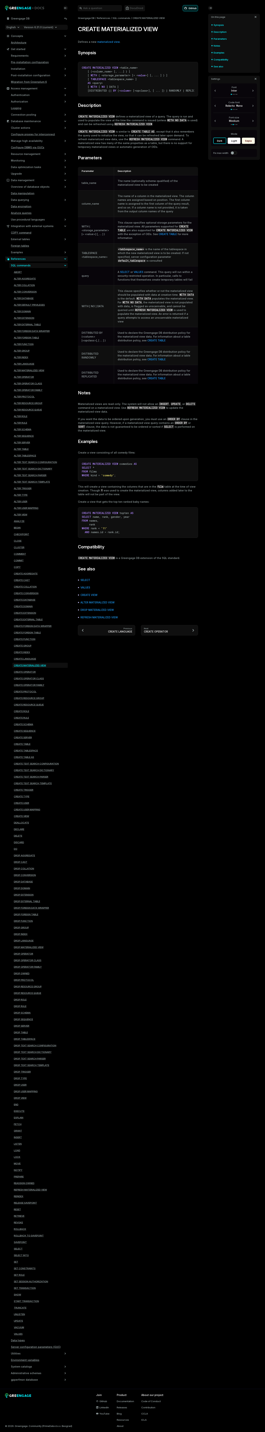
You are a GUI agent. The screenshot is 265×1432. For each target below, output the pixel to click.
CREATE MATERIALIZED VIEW (30, 665)
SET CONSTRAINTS (25, 1268)
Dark (219, 140)
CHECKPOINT (21, 534)
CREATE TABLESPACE (26, 750)
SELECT (18, 1248)
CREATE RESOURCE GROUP (29, 698)
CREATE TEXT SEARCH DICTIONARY (34, 770)
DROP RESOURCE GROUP (28, 986)
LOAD (17, 1150)
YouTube (104, 1413)
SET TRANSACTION (25, 1288)
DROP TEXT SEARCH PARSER (30, 1058)
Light (234, 140)
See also (218, 66)
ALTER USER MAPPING (26, 508)
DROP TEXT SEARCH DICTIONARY (33, 1052)
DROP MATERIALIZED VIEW (29, 947)
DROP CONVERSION (25, 875)
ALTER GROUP (22, 350)
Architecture (18, 42)
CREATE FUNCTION (24, 639)
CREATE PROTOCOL (25, 691)
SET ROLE (19, 1274)
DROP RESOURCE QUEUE (27, 993)
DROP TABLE (21, 1032)
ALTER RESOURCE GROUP (28, 403)
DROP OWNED (22, 973)
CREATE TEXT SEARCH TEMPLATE (33, 783)
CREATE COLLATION (25, 586)
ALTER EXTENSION (24, 317)
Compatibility (221, 59)
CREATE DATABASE (24, 599)
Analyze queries (21, 212)
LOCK (17, 1156)
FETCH (17, 1124)
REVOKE (18, 1222)
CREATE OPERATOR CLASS (29, 678)
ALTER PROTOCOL (24, 396)
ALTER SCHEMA (22, 429)
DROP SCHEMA (22, 1012)
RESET (17, 1209)
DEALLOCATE (21, 822)
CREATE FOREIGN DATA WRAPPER (33, 626)
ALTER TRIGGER (23, 488)
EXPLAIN (18, 1117)
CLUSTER (19, 547)
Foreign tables (20, 245)
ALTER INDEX (21, 357)
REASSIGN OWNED (24, 1183)
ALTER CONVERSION (25, 291)
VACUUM (19, 1327)
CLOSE (17, 540)
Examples (219, 52)
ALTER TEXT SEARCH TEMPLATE (32, 481)
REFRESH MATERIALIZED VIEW (30, 1189)
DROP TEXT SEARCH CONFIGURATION (35, 1045)
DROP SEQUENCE (23, 1019)
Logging (16, 108)
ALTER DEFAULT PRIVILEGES (29, 304)
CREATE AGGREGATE (26, 573)
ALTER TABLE (21, 449)
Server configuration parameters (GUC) (36, 1346)
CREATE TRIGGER (23, 789)
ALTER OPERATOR (24, 376)
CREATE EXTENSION (25, 612)
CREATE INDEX (22, 652)
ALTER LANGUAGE (24, 363)
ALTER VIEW (20, 514)
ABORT (18, 272)
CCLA (144, 1413)
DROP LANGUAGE (24, 940)
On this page (218, 16)
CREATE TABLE (22, 743)
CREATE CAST (22, 580)
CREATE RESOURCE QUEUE (29, 704)
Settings (215, 78)
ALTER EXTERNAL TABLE (27, 324)
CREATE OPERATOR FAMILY (29, 685)
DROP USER (20, 1084)
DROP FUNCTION (23, 920)
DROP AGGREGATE (24, 855)
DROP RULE (20, 1006)
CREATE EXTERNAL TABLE (28, 619)
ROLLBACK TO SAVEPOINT (29, 1235)
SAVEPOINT (20, 1242)
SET (16, 1261)
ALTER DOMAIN (22, 311)
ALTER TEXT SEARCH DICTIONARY (33, 468)
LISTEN (18, 1143)
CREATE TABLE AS (24, 757)
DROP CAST (20, 861)
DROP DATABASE (23, 881)
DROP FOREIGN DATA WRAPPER (31, 907)
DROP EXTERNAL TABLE (27, 901)
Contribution (148, 1407)
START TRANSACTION (26, 1301)
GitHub (103, 1401)
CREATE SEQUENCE (25, 730)
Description (220, 31)
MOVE (17, 1163)
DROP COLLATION (24, 868)
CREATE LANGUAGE (25, 658)
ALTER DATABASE (24, 298)
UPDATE (18, 1320)
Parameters (220, 38)
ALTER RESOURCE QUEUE (28, 409)
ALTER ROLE (20, 416)
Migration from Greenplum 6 (29, 81)
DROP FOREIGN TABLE (26, 914)
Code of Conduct (151, 1401)
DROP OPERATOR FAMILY (28, 966)
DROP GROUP (21, 927)
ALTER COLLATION (24, 285)
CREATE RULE (21, 717)
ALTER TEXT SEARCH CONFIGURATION (35, 462)
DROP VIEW (20, 1097)
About (120, 1426)
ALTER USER (20, 501)
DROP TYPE (20, 1078)
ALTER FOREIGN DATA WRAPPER (32, 331)
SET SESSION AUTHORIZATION (31, 1281)
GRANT (18, 1130)
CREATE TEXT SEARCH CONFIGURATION (36, 763)
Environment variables (25, 1360)
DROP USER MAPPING (26, 1091)
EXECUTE (19, 1111)
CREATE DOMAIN (23, 606)
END (16, 1104)
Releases (122, 1407)
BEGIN (17, 527)
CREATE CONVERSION (26, 593)
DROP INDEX (21, 934)
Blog (119, 1413)
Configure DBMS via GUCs (27, 147)
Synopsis (219, 24)
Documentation (125, 1401)
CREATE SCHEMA (23, 724)
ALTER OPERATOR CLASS (28, 383)
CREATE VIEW (21, 816)
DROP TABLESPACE (24, 1038)
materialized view (108, 41)
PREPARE (19, 1176)
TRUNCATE (20, 1307)
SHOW (17, 1294)
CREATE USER (21, 802)
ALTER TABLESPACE (25, 455)
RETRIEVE (19, 1215)
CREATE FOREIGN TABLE (27, 632)
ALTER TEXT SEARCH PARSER (30, 475)
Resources (123, 1419)
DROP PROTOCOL (24, 979)
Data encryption (21, 206)
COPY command (21, 232)
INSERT (18, 1137)
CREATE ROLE (21, 711)
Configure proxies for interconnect (33, 134)
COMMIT (19, 560)
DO (15, 848)
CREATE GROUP (23, 645)
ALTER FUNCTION (24, 344)
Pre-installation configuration (30, 62)
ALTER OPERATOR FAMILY (28, 390)
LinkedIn (104, 1407)
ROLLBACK (20, 1229)
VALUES (18, 1333)
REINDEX (18, 1196)
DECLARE (19, 829)
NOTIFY (18, 1170)
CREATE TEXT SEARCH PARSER (31, 776)
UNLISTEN (19, 1314)
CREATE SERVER (23, 737)
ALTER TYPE (21, 494)
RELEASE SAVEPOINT (25, 1202)
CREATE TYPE (21, 796)
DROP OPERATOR (23, 953)
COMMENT (20, 553)
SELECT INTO (21, 1255)
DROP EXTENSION (24, 894)
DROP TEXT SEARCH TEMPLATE (31, 1065)
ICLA (144, 1419)
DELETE (18, 835)
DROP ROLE (20, 999)
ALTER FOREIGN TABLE (26, 337)
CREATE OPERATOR (25, 671)
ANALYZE (19, 521)
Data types (18, 1340)
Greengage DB (86, 18)
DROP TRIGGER (22, 1071)
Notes (217, 45)
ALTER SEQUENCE (24, 435)
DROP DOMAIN (22, 888)
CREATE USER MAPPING (27, 809)
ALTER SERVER (22, 442)
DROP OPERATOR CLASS (27, 960)
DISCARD (19, 842)
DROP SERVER (21, 1025)
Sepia (248, 140)
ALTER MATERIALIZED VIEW (29, 370)
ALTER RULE (20, 422)
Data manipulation (22, 193)
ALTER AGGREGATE (25, 278)
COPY (17, 567)
